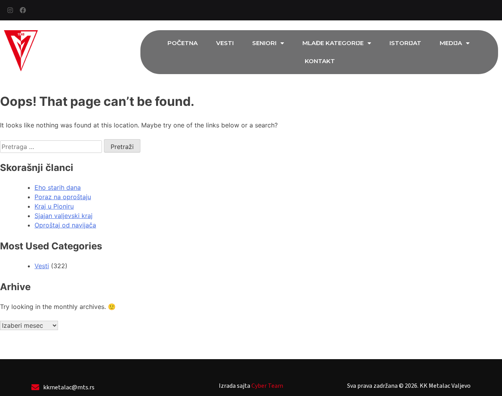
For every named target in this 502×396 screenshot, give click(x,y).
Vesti (225, 43)
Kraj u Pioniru (54, 206)
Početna (182, 43)
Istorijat (405, 43)
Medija (451, 43)
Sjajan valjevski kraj (64, 216)
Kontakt (320, 61)
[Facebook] (22, 10)
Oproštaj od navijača (65, 225)
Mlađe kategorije (333, 43)
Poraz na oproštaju (63, 197)
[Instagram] (10, 10)
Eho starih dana (58, 187)
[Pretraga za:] (52, 147)
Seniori (264, 43)
